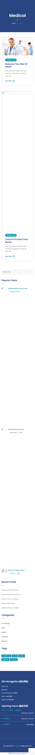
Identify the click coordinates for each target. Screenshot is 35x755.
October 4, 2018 (10, 60)
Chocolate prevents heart (16, 429)
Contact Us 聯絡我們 (7, 700)
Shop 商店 (4, 690)
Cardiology (5, 623)
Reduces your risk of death (16, 65)
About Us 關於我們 (6, 696)
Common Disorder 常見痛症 (9, 693)
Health (3, 632)
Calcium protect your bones (16, 241)
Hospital (4, 637)
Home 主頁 (4, 686)
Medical (4, 641)
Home (13, 23)
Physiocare (16, 746)
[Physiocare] (8, 3)
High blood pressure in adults (10, 608)
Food (3, 628)
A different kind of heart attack (17, 288)
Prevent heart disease (8, 603)
